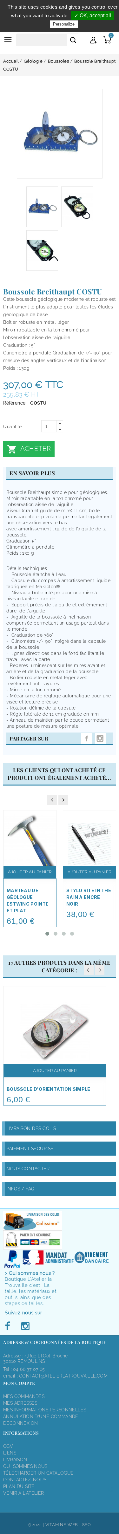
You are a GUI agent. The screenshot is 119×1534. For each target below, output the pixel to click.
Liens (9, 1452)
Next (99, 970)
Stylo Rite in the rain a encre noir (88, 897)
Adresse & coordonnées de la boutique (54, 1342)
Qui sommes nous (25, 1466)
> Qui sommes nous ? (30, 1273)
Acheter (29, 449)
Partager (86, 738)
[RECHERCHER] (73, 40)
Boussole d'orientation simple (48, 1089)
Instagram (100, 738)
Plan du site (19, 1486)
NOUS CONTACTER (28, 1168)
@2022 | (36, 1524)
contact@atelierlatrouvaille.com (63, 1375)
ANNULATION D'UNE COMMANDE (40, 1416)
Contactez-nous (24, 1479)
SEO (86, 1524)
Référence (14, 403)
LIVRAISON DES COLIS (31, 1128)
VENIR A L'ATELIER (23, 1493)
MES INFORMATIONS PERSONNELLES (44, 1409)
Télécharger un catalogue (38, 1473)
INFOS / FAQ (20, 1188)
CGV (8, 1446)
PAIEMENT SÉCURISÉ (30, 1148)
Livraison (15, 1459)
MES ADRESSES (20, 1403)
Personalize (64, 24)
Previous (89, 970)
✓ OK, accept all (92, 15)
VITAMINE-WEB (61, 1524)
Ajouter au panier (30, 872)
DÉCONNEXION (20, 1423)
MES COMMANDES (23, 1396)
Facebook (9, 1326)
